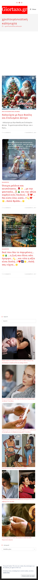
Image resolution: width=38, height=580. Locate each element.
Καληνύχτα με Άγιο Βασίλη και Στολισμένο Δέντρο (17, 116)
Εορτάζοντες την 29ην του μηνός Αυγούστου (14, 468)
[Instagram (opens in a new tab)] (21, 2)
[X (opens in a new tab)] (17, 2)
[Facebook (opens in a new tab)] (19, 2)
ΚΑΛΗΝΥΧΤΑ (5, 182)
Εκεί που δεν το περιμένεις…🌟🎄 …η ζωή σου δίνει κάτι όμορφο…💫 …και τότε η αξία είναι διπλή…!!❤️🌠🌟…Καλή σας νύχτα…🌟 (18, 258)
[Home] (2, 26)
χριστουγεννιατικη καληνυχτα (13, 26)
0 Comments (7, 132)
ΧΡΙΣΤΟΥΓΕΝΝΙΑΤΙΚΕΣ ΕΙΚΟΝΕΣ (11, 111)
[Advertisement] (19, 56)
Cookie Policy (6, 572)
